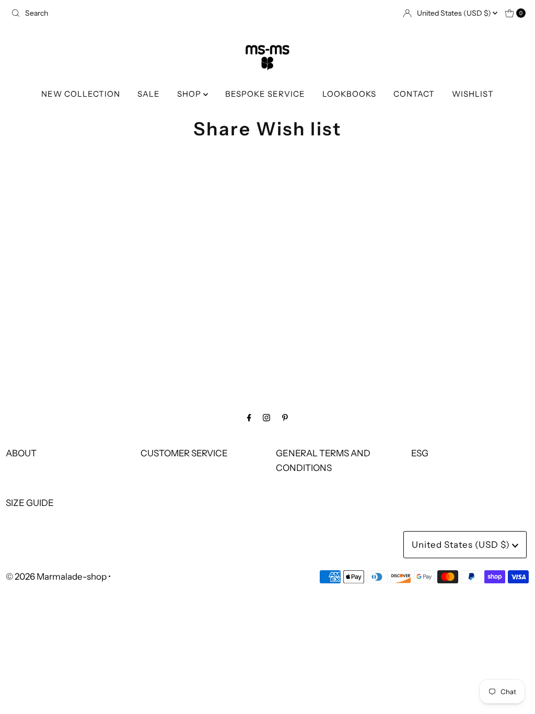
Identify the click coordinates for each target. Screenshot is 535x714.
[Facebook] (249, 417)
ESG (419, 453)
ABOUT (21, 453)
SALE (148, 94)
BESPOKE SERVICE (265, 94)
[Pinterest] (285, 417)
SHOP (190, 94)
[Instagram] (266, 417)
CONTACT (414, 94)
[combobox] (135, 13)
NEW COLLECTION (80, 94)
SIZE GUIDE (30, 503)
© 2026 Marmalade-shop (56, 576)
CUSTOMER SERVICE (184, 453)
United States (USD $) (455, 13)
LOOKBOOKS (349, 94)
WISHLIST (473, 94)
